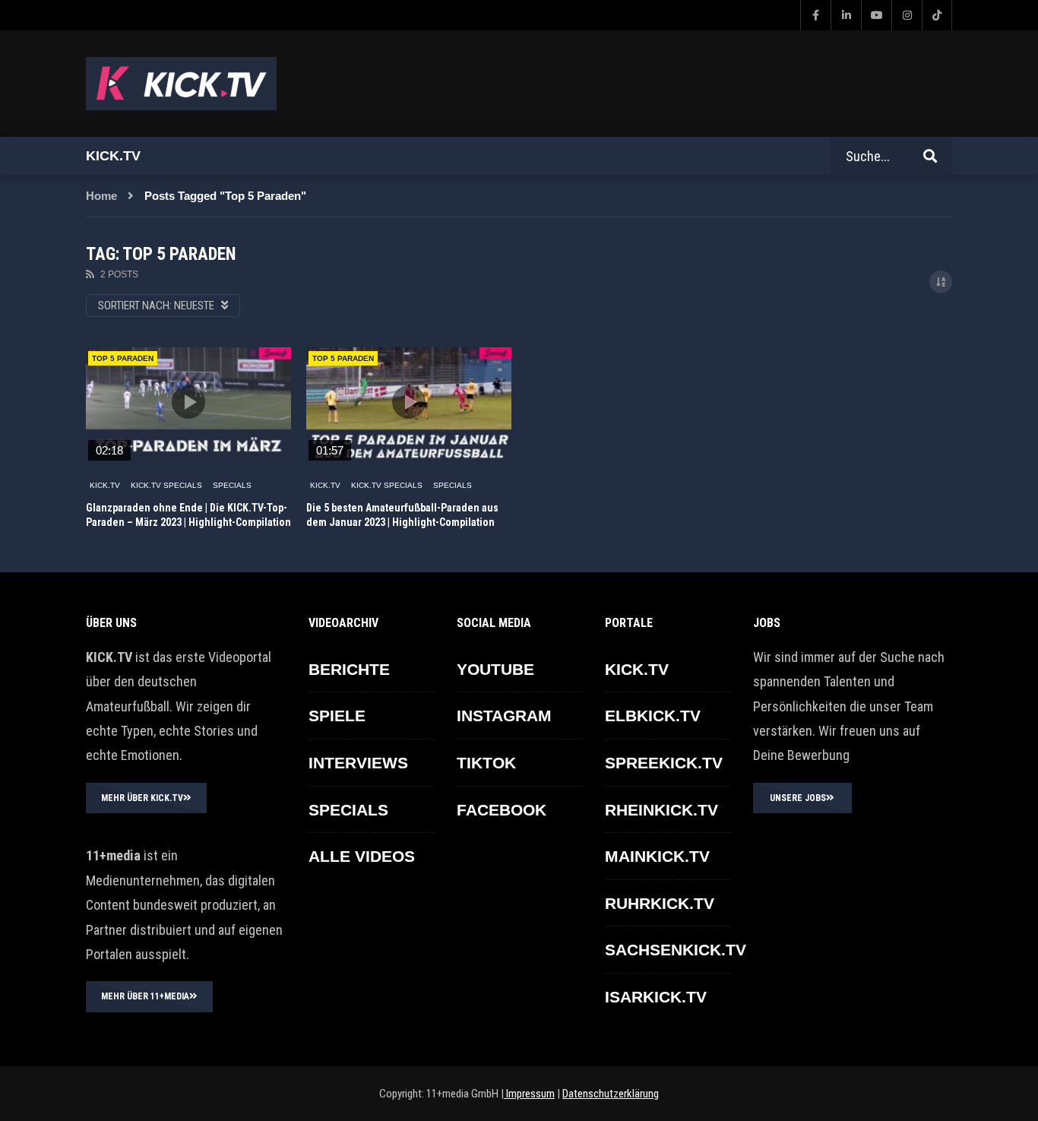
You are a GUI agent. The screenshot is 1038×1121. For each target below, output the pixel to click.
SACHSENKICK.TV (675, 949)
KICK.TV (105, 485)
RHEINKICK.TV (661, 810)
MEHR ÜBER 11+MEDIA (145, 996)
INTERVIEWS (358, 762)
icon (188, 402)
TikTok (486, 762)
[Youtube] (876, 15)
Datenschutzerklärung (610, 1093)
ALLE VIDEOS (362, 856)
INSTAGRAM (504, 715)
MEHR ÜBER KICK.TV (142, 798)
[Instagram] (906, 15)
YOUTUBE (495, 669)
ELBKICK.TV (653, 715)
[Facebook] (815, 15)
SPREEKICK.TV (664, 762)
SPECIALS (232, 485)
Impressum (529, 1093)
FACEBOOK (501, 810)
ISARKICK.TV (656, 996)
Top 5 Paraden (122, 358)
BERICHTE (349, 669)
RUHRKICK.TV (659, 903)
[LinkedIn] (846, 15)
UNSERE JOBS (798, 798)
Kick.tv (113, 155)
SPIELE (337, 715)
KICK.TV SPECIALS (166, 485)
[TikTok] (937, 15)
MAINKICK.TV (657, 856)
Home (101, 195)
